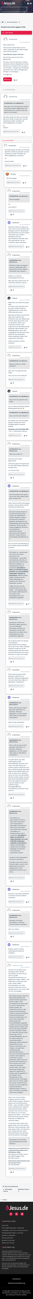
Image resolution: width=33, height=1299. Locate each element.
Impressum (16, 1279)
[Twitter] (22, 1214)
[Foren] (2, 22)
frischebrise (16, 670)
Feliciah (14, 298)
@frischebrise (13, 704)
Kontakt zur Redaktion (8, 1235)
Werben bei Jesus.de (8, 1243)
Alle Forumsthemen (11, 1186)
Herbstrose (15, 222)
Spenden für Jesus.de (8, 1240)
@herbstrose (13, 262)
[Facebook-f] (11, 1214)
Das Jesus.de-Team (7, 1238)
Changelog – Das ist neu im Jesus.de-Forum (15, 1230)
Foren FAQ (5, 1225)
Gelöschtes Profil (17, 965)
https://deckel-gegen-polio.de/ (13, 54)
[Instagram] (16, 1214)
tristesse (13, 174)
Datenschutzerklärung (16, 1283)
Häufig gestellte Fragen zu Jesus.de (12, 1233)
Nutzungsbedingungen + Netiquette (13, 1228)
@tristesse (25, 196)
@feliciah (24, 361)
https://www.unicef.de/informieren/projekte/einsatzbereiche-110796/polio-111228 (18, 1150)
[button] (30, 3)
